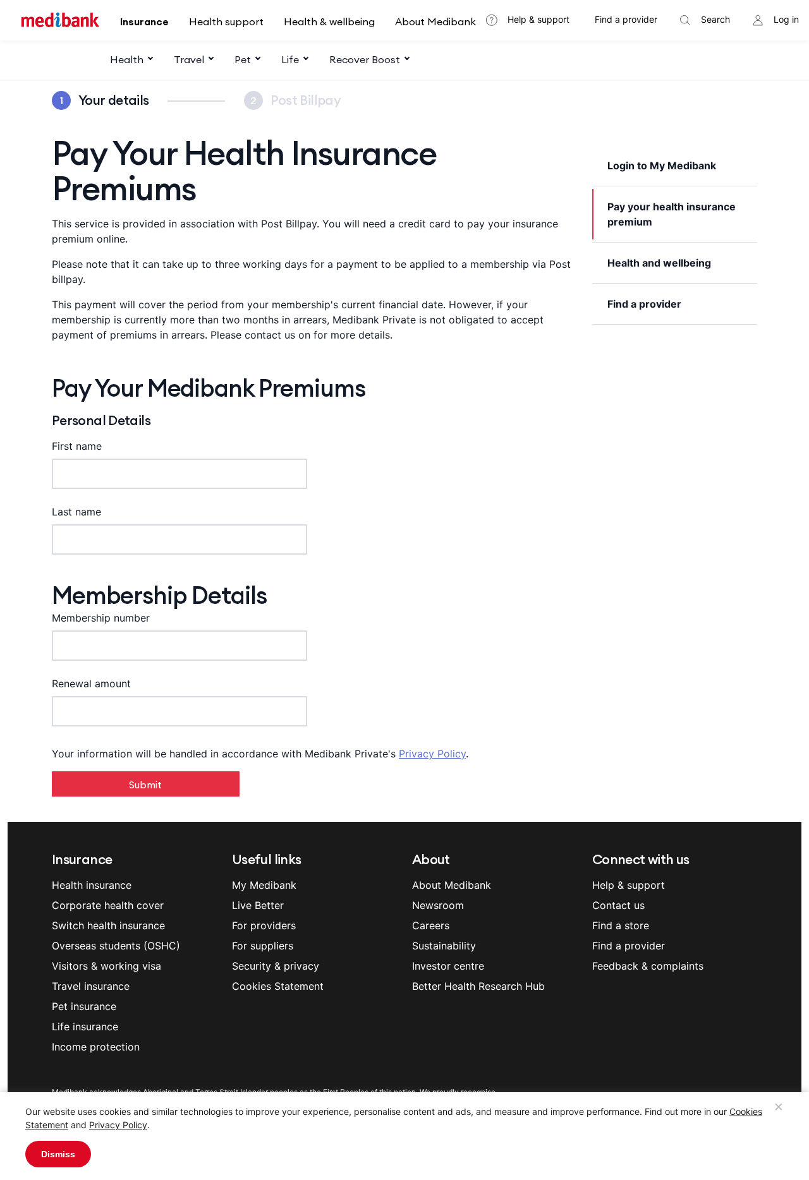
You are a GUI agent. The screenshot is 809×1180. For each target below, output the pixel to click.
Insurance (144, 21)
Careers (430, 925)
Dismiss (58, 1154)
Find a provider (626, 19)
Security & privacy (275, 966)
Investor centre (448, 966)
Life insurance (85, 1026)
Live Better (258, 905)
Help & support (538, 19)
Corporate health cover (108, 905)
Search (715, 19)
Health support (226, 21)
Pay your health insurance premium (671, 214)
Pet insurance (84, 1006)
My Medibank (264, 885)
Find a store (620, 925)
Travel (189, 59)
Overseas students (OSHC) (116, 945)
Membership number (101, 617)
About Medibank (435, 21)
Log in (786, 19)
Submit (145, 784)
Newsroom (438, 905)
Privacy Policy (432, 753)
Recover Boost (364, 59)
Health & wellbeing (329, 21)
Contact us (618, 905)
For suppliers (262, 945)
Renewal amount (91, 683)
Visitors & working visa (106, 966)
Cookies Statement (278, 986)
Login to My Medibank (661, 165)
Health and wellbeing (659, 262)
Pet (242, 59)
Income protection (96, 1046)
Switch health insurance (108, 925)
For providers (264, 925)
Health (126, 59)
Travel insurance (91, 986)
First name (77, 446)
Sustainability (444, 945)
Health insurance (91, 885)
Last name (76, 511)
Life (290, 59)
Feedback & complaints (647, 966)
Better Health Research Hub (478, 986)
